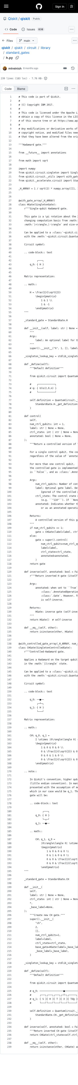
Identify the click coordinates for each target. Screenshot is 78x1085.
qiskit (25, 19)
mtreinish (15, 68)
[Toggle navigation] (6, 6)
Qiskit (13, 19)
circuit (31, 48)
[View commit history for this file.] (72, 68)
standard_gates (17, 52)
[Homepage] (39, 6)
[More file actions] (73, 88)
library (45, 48)
